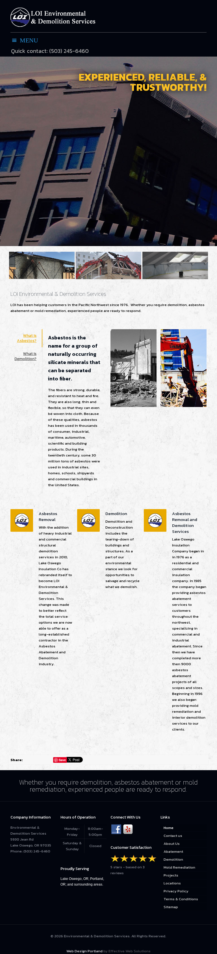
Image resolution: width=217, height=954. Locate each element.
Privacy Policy (176, 891)
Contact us (173, 835)
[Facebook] (116, 829)
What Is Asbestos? (26, 338)
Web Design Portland (84, 951)
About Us (172, 843)
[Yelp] (128, 829)
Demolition (173, 859)
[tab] (26, 338)
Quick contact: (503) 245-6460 (50, 51)
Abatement (173, 851)
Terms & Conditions (181, 899)
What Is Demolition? (25, 356)
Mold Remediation (179, 867)
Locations (172, 883)
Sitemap (171, 907)
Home (168, 827)
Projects (171, 875)
